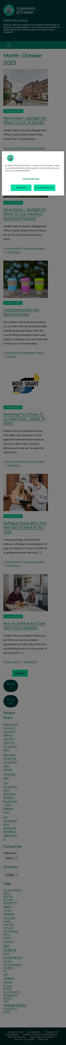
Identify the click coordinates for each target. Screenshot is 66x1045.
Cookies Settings (31, 179)
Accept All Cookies (44, 187)
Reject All (21, 187)
